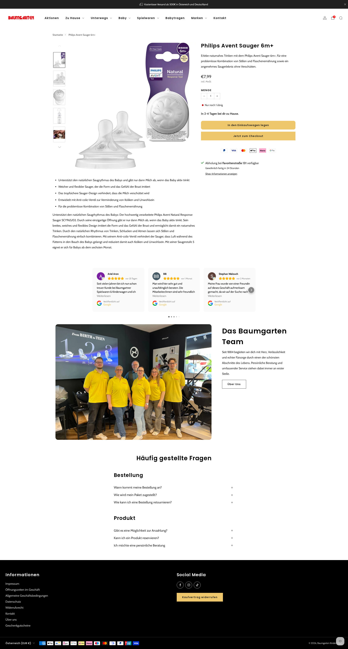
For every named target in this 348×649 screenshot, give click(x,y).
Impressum (12, 583)
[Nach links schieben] (59, 47)
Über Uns (234, 384)
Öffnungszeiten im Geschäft (22, 589)
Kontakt (220, 18)
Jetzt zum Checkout (248, 136)
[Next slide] (188, 106)
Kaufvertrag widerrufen (200, 597)
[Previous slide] (76, 106)
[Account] (325, 18)
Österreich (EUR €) (18, 643)
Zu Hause (72, 18)
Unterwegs (99, 18)
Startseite (58, 34)
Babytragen (175, 18)
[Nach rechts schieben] (59, 147)
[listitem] (174, 4)
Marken (197, 18)
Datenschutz (13, 601)
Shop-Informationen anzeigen (221, 173)
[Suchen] (341, 18)
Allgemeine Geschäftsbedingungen (26, 595)
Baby (123, 18)
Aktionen (52, 18)
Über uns (11, 619)
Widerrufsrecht (14, 607)
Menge (206, 90)
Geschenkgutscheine (17, 625)
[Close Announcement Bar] (345, 4)
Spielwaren (146, 18)
